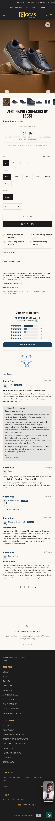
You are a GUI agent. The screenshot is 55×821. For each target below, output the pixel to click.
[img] (8, 381)
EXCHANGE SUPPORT (12, 713)
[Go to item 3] (23, 102)
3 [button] (28, 587)
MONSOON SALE (10, 694)
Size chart (46, 156)
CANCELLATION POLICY (14, 743)
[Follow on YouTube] (17, 799)
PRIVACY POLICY (10, 748)
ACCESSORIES (9, 699)
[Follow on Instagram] (13, 799)
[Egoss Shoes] (27, 15)
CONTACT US (8, 757)
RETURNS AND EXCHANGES (15, 739)
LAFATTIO (7, 685)
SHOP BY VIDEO (10, 704)
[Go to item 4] (31, 102)
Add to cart (27, 216)
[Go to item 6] (47, 102)
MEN (5, 676)
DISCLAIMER (9, 762)
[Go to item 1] (6, 102)
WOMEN (6, 681)
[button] (8, 122)
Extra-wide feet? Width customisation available (25, 145)
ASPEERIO (7, 690)
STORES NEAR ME (11, 708)
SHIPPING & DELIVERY (13, 734)
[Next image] (48, 92)
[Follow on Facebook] (4, 799)
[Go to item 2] (14, 102)
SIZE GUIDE (8, 729)
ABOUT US (7, 725)
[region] (27, 632)
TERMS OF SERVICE (12, 752)
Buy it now (27, 224)
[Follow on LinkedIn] (22, 799)
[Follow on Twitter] (8, 799)
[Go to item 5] (39, 102)
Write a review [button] (27, 345)
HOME (5, 671)
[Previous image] (7, 92)
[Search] (47, 15)
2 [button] (24, 587)
